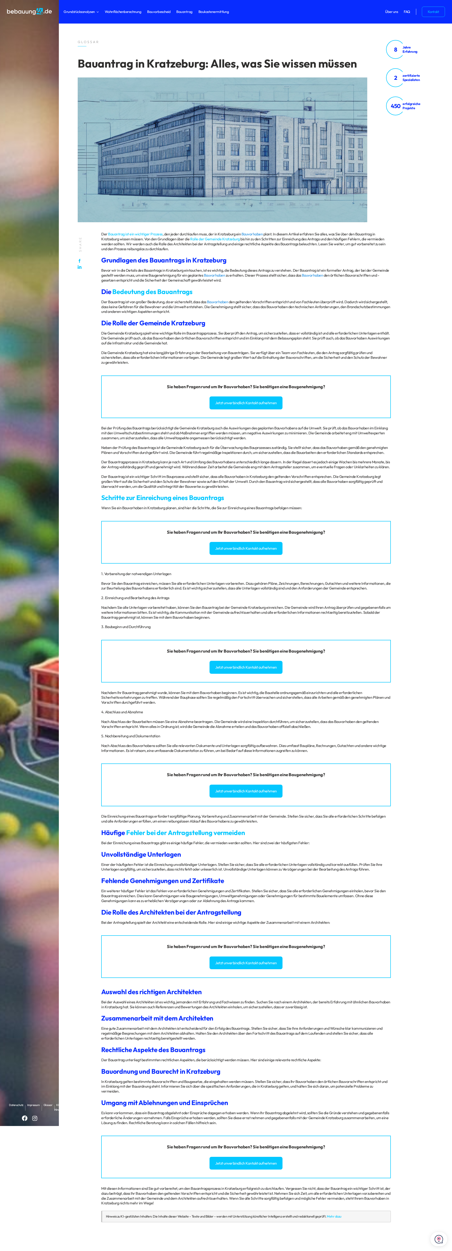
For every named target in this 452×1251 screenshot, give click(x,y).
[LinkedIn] (81, 267)
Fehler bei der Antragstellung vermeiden (185, 832)
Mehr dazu (334, 1216)
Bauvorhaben (252, 234)
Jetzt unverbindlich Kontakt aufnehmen (246, 402)
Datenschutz (16, 1105)
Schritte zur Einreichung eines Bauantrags (162, 497)
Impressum (33, 1105)
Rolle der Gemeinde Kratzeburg (215, 239)
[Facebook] (81, 261)
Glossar (48, 1105)
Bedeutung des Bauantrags (152, 291)
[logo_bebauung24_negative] (29, 9)
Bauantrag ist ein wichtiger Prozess (135, 234)
